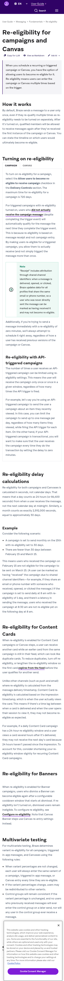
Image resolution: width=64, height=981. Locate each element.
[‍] (15, 4)
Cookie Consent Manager (33, 971)
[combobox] (42, 10)
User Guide (7, 21)
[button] (39, 3)
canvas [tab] (27, 165)
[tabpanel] (32, 314)
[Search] (36, 10)
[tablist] (32, 166)
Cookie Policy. (14, 963)
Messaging (21, 21)
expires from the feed (31, 668)
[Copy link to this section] (26, 48)
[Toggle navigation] (56, 11)
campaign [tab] (11, 165)
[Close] (58, 925)
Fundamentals (36, 21)
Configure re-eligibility (16, 814)
